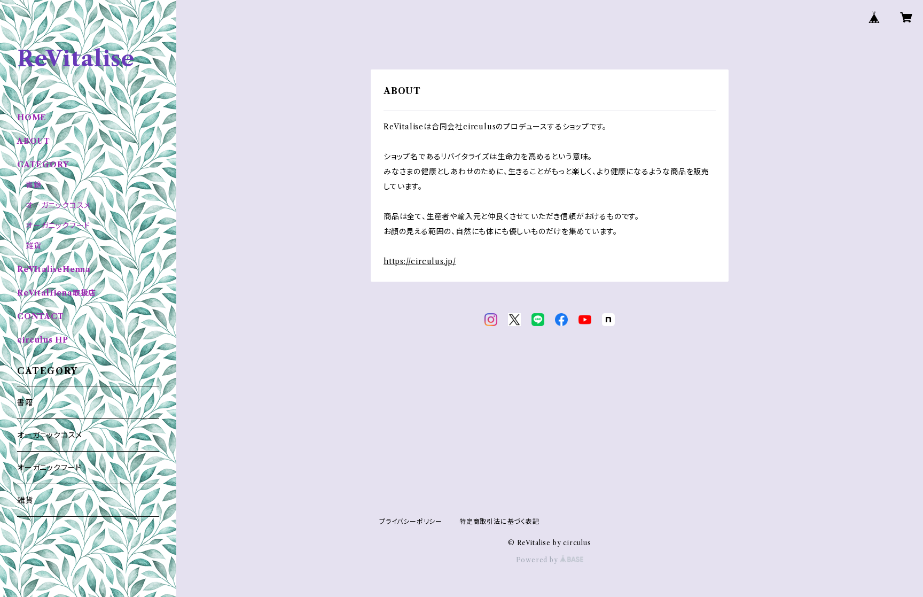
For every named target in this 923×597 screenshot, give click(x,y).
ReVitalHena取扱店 (56, 293)
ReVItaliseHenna (54, 269)
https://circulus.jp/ (420, 261)
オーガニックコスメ (58, 205)
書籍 (34, 185)
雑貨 (34, 246)
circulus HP (42, 340)
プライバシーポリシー (410, 521)
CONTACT (40, 316)
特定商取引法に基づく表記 (499, 521)
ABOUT (33, 141)
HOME (31, 117)
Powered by (538, 560)
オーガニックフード (58, 225)
